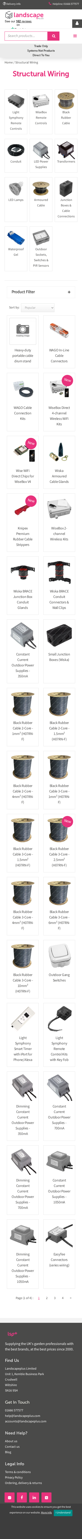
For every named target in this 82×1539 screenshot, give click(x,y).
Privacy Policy (14, 1478)
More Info (46, 1513)
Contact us (12, 1447)
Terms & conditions (18, 1472)
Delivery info (12, 4)
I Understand (63, 1513)
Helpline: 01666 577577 (64, 4)
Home (9, 63)
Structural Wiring (26, 63)
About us (11, 1441)
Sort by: (14, 307)
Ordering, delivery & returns (23, 1483)
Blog (8, 1452)
